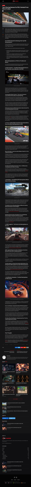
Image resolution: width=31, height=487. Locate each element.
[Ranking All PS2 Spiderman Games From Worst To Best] (4, 408)
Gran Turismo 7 (7, 344)
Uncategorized (4, 458)
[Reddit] (3, 34)
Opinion (4, 452)
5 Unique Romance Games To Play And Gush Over (8, 394)
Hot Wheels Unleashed (16, 344)
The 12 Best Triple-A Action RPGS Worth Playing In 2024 (21, 372)
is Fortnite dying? (11, 221)
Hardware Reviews (5, 456)
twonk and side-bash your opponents (14, 211)
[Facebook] (3, 31)
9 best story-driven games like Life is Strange (17, 269)
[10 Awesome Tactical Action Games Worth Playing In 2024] (22, 389)
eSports (4, 451)
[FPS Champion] (15, 1)
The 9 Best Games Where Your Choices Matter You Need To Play (8, 372)
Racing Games (23, 344)
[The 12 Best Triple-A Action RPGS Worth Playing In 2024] (22, 367)
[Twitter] (3, 33)
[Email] (3, 36)
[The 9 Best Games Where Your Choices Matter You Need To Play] (8, 367)
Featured (4, 5)
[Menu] (3, 1)
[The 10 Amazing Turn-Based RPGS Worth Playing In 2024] (8, 378)
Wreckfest (27, 344)
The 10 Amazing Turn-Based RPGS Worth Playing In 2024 (8, 383)
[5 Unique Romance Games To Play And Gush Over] (8, 389)
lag (10, 117)
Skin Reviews (4, 457)
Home (2, 3)
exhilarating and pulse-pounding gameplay (15, 247)
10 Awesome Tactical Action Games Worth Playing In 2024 (22, 394)
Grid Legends (11, 344)
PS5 (20, 344)
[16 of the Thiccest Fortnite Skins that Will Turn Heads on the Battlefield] (4, 403)
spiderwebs (26, 323)
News (3, 450)
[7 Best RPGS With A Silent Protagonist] (22, 378)
